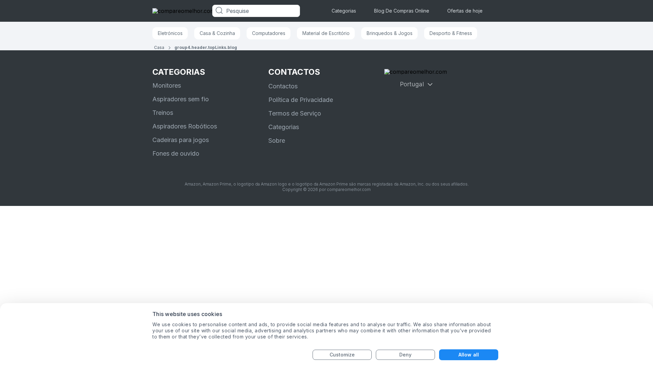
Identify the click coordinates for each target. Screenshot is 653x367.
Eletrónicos (170, 33)
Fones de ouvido (175, 153)
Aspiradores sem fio (180, 99)
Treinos (162, 112)
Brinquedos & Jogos (390, 33)
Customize (342, 354)
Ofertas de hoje (465, 11)
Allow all (468, 354)
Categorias (344, 11)
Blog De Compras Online (401, 11)
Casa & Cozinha (217, 33)
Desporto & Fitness (451, 33)
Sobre (276, 140)
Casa (159, 47)
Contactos (283, 86)
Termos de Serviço (294, 113)
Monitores (166, 85)
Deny (405, 354)
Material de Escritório (326, 33)
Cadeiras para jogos (180, 139)
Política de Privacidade (300, 99)
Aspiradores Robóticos (184, 126)
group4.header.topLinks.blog (205, 47)
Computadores (268, 33)
